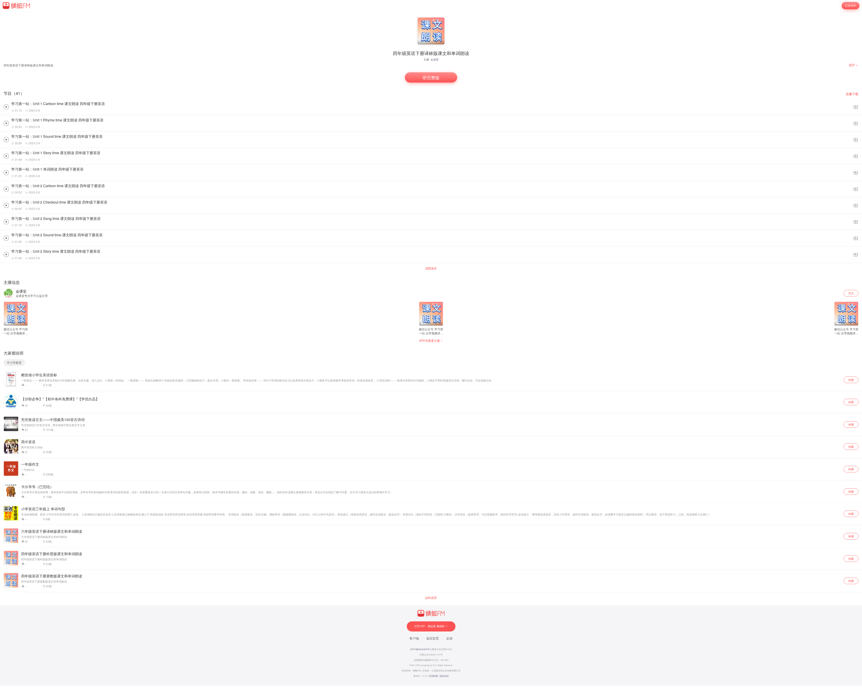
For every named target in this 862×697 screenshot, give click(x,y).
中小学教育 (14, 362)
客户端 (414, 638)
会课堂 (435, 59)
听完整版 (431, 78)
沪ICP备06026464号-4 (420, 649)
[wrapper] (431, 348)
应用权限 (433, 676)
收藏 (851, 379)
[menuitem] (853, 65)
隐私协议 (444, 676)
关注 (851, 293)
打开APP (850, 6)
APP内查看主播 (429, 340)
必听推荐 (431, 598)
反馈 (449, 638)
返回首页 (432, 638)
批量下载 (852, 94)
